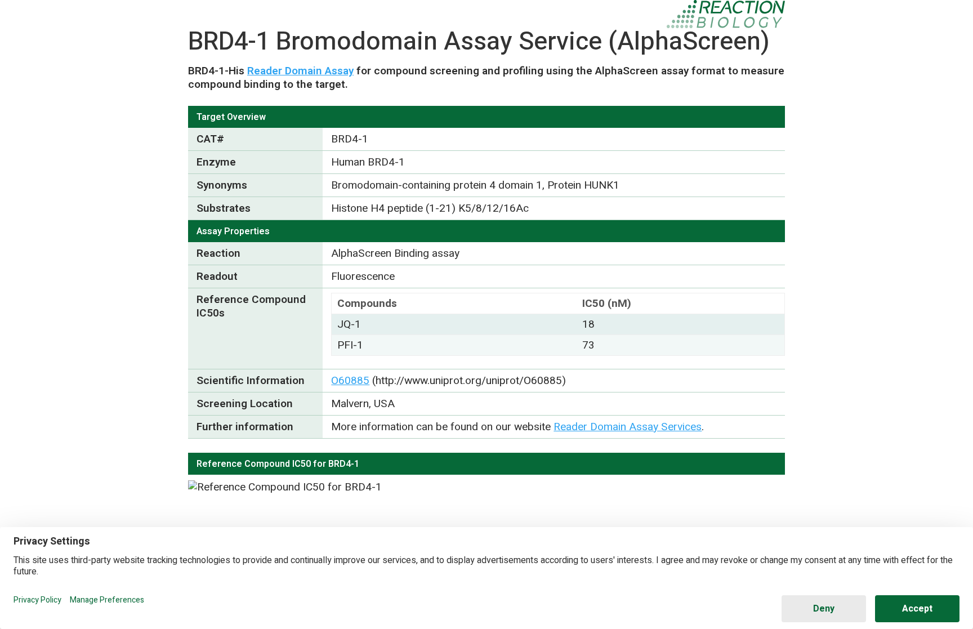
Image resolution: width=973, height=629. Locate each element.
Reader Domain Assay (300, 71)
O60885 (350, 381)
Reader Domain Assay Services (628, 427)
